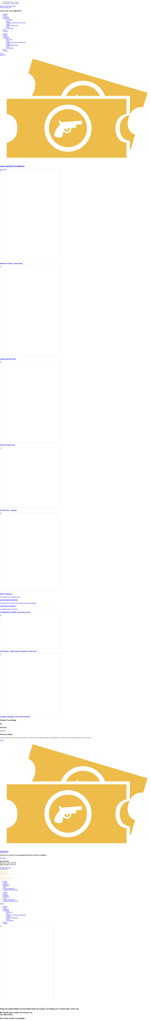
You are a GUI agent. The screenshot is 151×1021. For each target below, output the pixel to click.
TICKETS (4, 852)
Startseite (5, 14)
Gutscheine (6, 17)
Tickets (5, 15)
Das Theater (6, 18)
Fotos (7, 21)
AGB (4, 887)
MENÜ (2, 903)
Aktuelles (5, 31)
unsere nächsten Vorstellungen (12, 166)
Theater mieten (10, 28)
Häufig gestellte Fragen (12, 25)
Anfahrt (8, 24)
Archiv (8, 27)
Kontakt (5, 882)
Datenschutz (6, 885)
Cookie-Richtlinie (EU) (9, 888)
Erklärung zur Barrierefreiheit (10, 890)
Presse (4, 29)
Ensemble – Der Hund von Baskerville (16, 22)
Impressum (6, 884)
